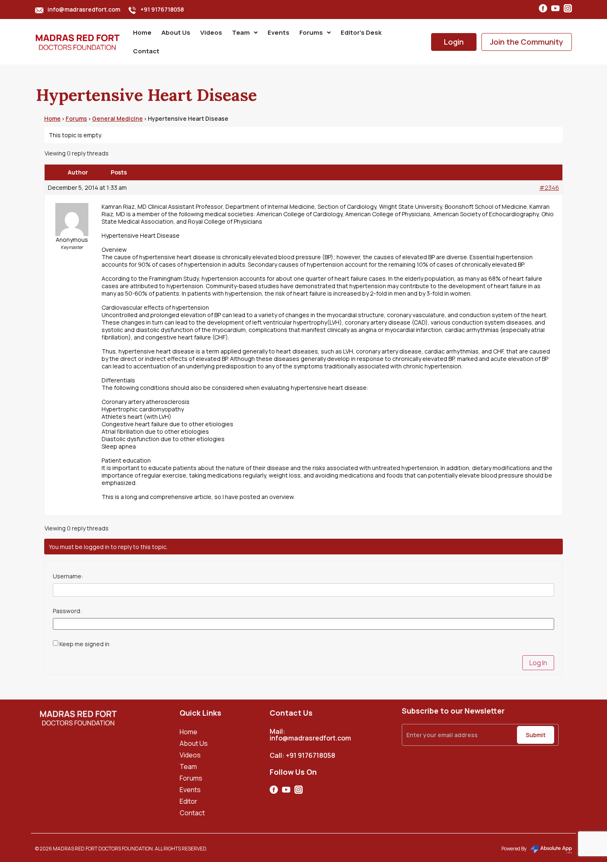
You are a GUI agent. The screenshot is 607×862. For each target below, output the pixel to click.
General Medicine (117, 118)
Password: (67, 611)
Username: (68, 576)
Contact (146, 51)
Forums (311, 32)
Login (454, 42)
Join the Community (526, 42)
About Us (175, 32)
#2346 (549, 187)
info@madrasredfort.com (83, 9)
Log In (538, 662)
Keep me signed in (84, 644)
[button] (245, 32)
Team (241, 32)
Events (278, 32)
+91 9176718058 (162, 9)
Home (142, 32)
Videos (211, 32)
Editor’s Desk (361, 32)
